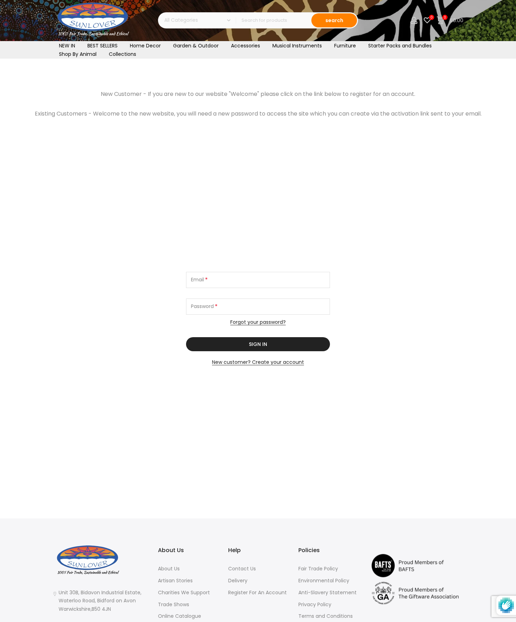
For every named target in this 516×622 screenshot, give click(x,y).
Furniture (345, 45)
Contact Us (242, 568)
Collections (122, 54)
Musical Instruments (297, 45)
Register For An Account (257, 592)
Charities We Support (184, 592)
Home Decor (145, 45)
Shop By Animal (78, 54)
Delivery (237, 580)
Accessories (245, 45)
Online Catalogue (179, 616)
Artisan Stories (175, 580)
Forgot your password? (258, 322)
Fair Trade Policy (318, 568)
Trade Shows (173, 604)
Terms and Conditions (325, 616)
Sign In (258, 344)
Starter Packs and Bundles (400, 45)
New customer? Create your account (258, 362)
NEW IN (67, 45)
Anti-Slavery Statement (327, 592)
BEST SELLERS (102, 45)
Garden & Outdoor (196, 45)
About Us (169, 568)
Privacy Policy (314, 604)
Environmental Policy (323, 580)
